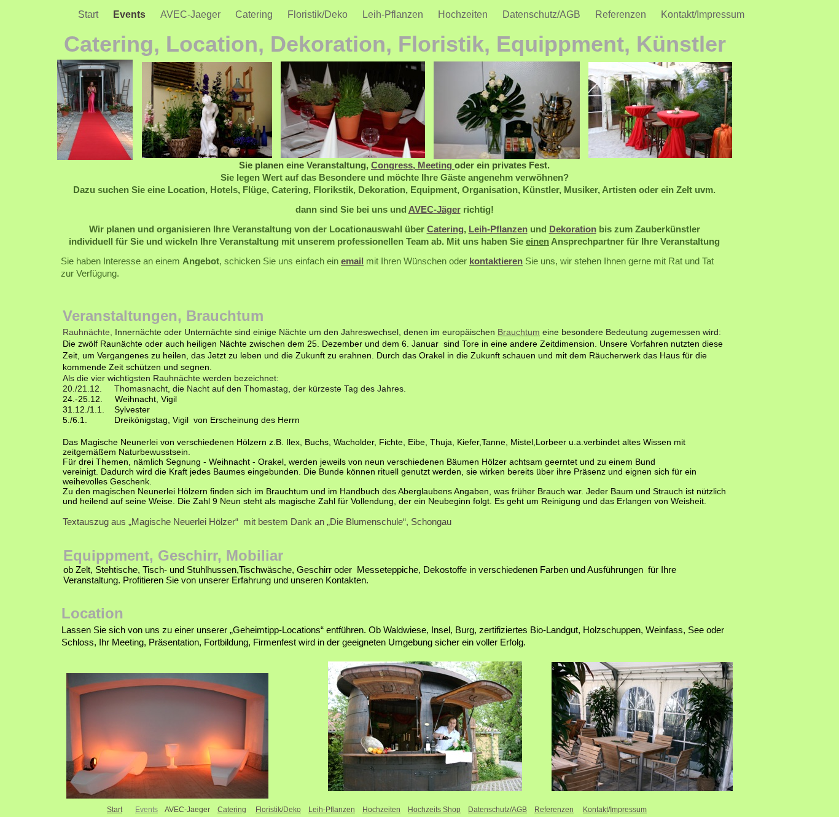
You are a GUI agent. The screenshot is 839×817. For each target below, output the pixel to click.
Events (130, 14)
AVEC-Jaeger (191, 14)
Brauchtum (519, 332)
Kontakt (595, 809)
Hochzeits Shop (434, 809)
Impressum (628, 809)
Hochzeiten (464, 14)
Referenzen (622, 14)
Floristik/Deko (318, 14)
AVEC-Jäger (434, 209)
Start (89, 14)
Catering (255, 14)
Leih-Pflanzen (394, 14)
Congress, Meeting (413, 165)
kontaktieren (496, 261)
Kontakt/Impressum (702, 14)
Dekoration (572, 229)
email (352, 261)
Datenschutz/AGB (542, 14)
